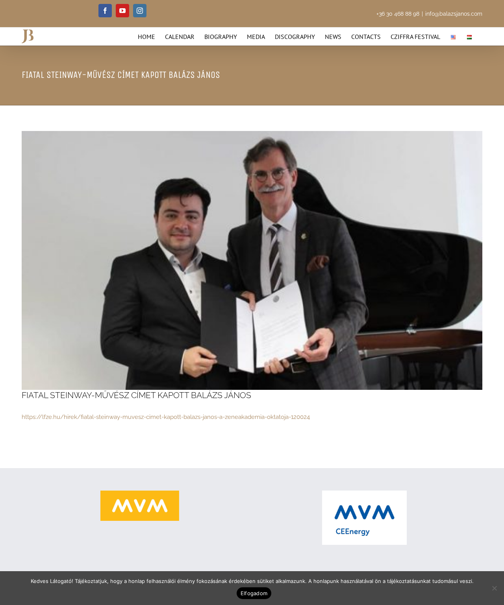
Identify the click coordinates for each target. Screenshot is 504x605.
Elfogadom (254, 593)
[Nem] (494, 588)
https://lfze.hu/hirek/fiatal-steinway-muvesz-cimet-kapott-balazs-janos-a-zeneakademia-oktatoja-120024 (166, 417)
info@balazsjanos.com (453, 14)
